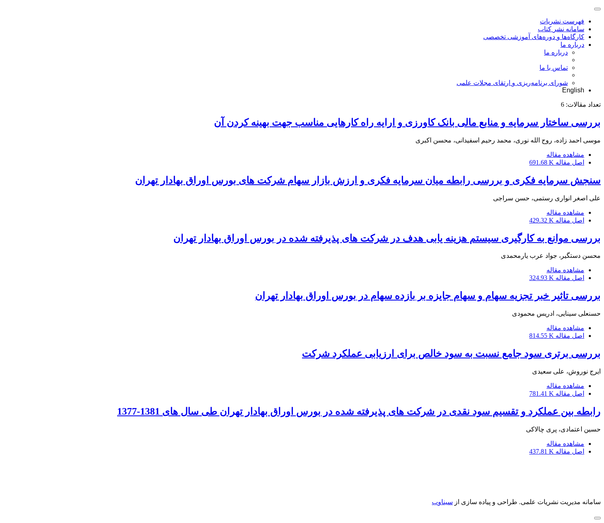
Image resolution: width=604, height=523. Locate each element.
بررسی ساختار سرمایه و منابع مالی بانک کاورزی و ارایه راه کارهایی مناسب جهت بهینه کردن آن (407, 122)
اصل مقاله (556, 162)
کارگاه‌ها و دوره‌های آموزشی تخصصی (533, 36)
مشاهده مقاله (565, 154)
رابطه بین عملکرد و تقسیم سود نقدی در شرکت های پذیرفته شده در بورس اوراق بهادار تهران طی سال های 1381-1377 (359, 411)
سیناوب (442, 501)
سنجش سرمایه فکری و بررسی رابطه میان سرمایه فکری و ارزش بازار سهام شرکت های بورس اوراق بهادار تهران (368, 180)
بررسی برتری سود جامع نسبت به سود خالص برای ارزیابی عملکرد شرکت (451, 353)
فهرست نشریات (562, 21)
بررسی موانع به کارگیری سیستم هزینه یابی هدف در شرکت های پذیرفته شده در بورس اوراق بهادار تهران (387, 238)
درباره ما (572, 44)
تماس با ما (553, 67)
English (573, 90)
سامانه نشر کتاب (561, 28)
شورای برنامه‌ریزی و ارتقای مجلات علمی (512, 82)
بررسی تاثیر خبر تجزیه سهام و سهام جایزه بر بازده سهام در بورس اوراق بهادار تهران (428, 295)
